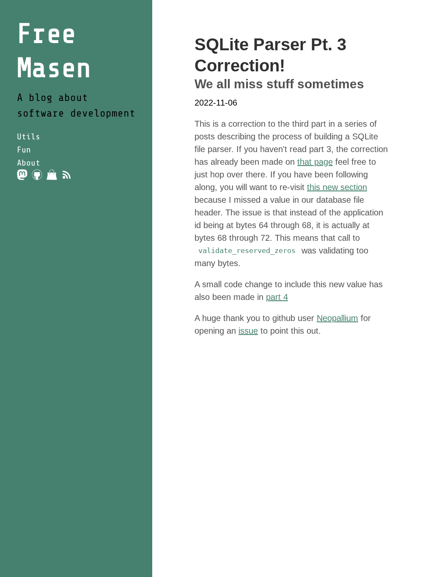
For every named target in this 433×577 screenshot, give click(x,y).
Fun (24, 150)
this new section (337, 187)
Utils (28, 137)
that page (315, 161)
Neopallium (337, 318)
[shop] (52, 174)
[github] (37, 174)
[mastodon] (22, 174)
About (28, 163)
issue (248, 330)
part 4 (277, 297)
